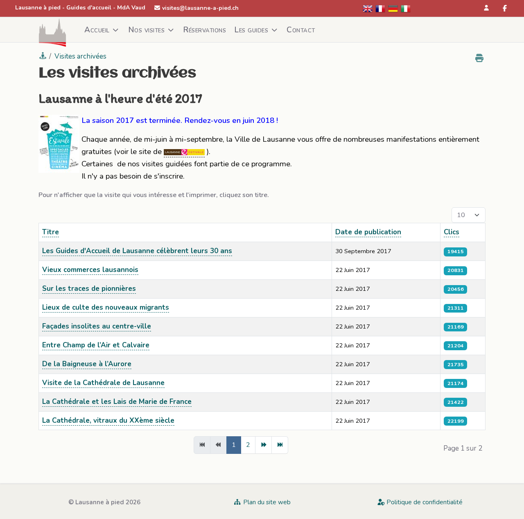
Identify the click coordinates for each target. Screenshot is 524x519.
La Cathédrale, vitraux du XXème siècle (108, 420)
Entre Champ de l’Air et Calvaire (95, 345)
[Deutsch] (393, 8)
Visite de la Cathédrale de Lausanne (103, 383)
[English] (368, 8)
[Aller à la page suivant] (263, 445)
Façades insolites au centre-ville (96, 326)
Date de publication (368, 232)
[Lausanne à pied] (52, 30)
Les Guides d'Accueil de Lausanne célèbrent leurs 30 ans (137, 251)
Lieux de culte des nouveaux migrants (105, 307)
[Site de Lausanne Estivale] (184, 151)
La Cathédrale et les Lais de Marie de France (117, 401)
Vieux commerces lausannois (90, 269)
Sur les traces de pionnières (89, 288)
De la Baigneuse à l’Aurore (86, 364)
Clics (451, 232)
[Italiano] (406, 8)
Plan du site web (266, 502)
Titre (50, 232)
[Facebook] (505, 8)
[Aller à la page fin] (279, 445)
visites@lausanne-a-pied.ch (200, 8)
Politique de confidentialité (424, 502)
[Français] (380, 8)
